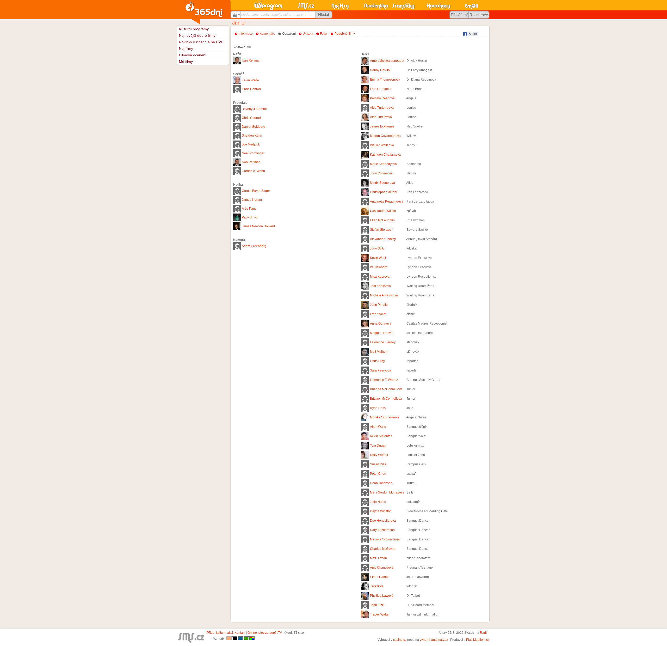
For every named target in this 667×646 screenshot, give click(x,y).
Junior (239, 23)
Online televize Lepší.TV (265, 633)
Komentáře (267, 33)
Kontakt (239, 633)
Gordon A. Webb (253, 171)
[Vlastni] (252, 639)
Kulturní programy (194, 29)
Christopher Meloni (383, 192)
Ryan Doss (378, 408)
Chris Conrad (251, 89)
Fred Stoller (378, 314)
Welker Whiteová (382, 145)
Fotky (324, 33)
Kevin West (378, 258)
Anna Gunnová (380, 323)
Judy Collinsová (381, 173)
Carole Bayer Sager (256, 191)
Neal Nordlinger (253, 153)
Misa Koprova (380, 276)
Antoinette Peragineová (386, 201)
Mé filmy (186, 61)
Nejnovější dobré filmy (197, 35)
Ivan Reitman (251, 60)
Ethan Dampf (379, 577)
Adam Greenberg (254, 246)
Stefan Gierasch (381, 229)
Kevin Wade (250, 80)
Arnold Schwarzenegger (387, 61)
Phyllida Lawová (381, 596)
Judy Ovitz (377, 248)
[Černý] (235, 639)
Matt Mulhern (379, 352)
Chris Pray (377, 361)
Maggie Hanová (381, 333)
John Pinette (379, 305)
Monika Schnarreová (384, 417)
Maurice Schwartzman (386, 539)
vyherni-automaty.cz (434, 640)
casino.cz (399, 640)
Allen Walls (378, 427)
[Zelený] (246, 639)
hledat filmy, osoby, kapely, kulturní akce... (273, 14)
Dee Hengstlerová (383, 520)
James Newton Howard (258, 226)
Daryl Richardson (382, 530)
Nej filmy (186, 48)
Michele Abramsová (384, 295)
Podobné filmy (345, 33)
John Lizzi (377, 605)
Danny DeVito (380, 70)
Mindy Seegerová (382, 183)
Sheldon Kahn (252, 135)
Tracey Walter (380, 614)
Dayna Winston (381, 511)
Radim (484, 633)
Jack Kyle (377, 586)
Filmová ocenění (192, 55)
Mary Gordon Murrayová (387, 492)
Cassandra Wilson (383, 211)
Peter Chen (378, 474)
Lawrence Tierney (383, 342)
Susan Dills (378, 464)
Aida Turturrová (381, 117)
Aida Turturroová (382, 107)
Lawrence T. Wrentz (384, 380)
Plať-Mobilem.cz (477, 640)
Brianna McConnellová (386, 389)
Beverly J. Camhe (254, 109)
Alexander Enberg (383, 239)
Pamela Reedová (382, 98)
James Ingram (252, 200)
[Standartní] (229, 639)
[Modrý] (240, 639)
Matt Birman (378, 558)
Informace (246, 33)
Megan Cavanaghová (385, 136)
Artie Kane (249, 208)
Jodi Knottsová (380, 286)
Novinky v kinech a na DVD (201, 42)
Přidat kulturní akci (220, 633)
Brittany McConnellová (386, 398)
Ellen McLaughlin (382, 220)
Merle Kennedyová (383, 164)
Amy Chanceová (381, 567)
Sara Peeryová (380, 370)
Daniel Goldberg (253, 127)
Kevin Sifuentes (381, 436)
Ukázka (307, 33)
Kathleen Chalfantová (385, 154)
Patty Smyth (250, 217)
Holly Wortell (379, 455)
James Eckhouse (382, 126)
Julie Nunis (378, 502)
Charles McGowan (383, 549)
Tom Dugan (378, 445)
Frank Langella (380, 89)
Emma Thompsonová (385, 79)
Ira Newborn (378, 267)
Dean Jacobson (381, 483)
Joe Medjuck (251, 144)
